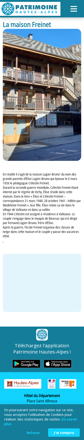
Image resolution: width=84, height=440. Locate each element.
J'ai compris (64, 432)
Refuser (33, 432)
